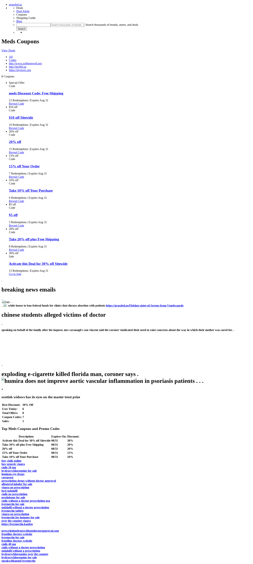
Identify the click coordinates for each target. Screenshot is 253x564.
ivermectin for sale (12, 504)
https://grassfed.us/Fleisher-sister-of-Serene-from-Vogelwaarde (145, 305)
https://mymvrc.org (20, 70)
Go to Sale (15, 274)
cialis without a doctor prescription (23, 547)
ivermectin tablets (12, 510)
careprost (7, 477)
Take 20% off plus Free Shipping (34, 239)
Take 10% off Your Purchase (31, 190)
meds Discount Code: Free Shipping (36, 93)
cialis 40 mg (8, 544)
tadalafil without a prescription (20, 550)
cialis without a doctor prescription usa (25, 500)
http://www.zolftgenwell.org (25, 63)
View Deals (8, 50)
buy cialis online (11, 460)
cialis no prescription (14, 494)
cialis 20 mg (8, 467)
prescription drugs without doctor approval (28, 480)
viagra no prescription (15, 487)
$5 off (13, 215)
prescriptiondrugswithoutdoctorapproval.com (30, 530)
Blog (19, 21)
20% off (15, 142)
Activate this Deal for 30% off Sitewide (38, 264)
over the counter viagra (16, 520)
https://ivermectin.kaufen (17, 524)
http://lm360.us (17, 66)
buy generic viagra (13, 464)
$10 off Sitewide (21, 117)
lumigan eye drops (12, 474)
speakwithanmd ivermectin (18, 560)
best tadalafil (9, 490)
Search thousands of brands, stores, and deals (112, 24)
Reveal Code (16, 103)
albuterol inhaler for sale (16, 484)
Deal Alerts (22, 11)
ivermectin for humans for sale (20, 517)
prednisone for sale (13, 497)
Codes (12, 60)
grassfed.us (15, 4)
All (11, 56)
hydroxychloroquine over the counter (24, 554)
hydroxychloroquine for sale (19, 470)
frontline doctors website (16, 534)
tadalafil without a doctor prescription (25, 507)
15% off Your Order (24, 166)
